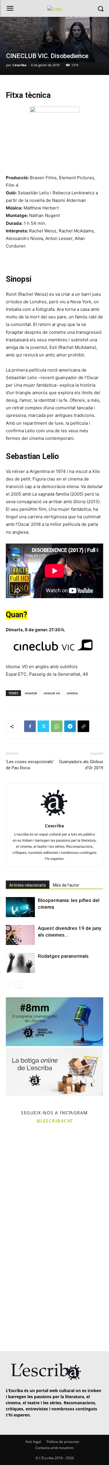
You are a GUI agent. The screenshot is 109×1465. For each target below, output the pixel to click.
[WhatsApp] (56, 726)
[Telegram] (70, 726)
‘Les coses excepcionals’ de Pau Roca (30, 764)
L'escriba (19, 65)
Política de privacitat (63, 1441)
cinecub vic (52, 693)
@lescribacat (54, 1121)
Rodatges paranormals (63, 956)
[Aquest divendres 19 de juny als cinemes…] (20, 935)
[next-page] (18, 984)
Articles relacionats (27, 885)
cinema (72, 693)
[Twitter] (43, 726)
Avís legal (33, 1441)
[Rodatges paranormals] (20, 963)
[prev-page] (9, 984)
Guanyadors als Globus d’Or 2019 (81, 764)
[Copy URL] (83, 726)
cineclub (31, 693)
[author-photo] (55, 817)
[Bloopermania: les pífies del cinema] (20, 907)
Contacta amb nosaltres (54, 1447)
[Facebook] (30, 726)
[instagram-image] (26, 1154)
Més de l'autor (66, 885)
